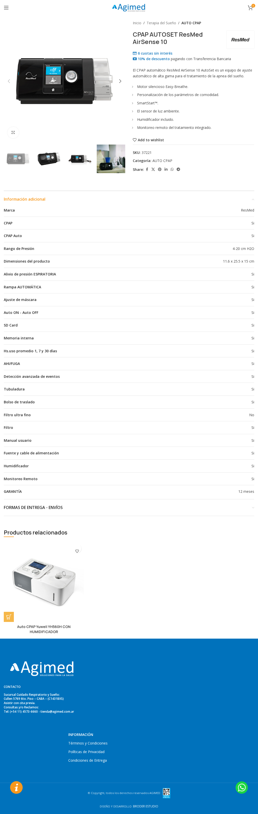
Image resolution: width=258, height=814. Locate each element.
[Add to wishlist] (77, 551)
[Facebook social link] (147, 169)
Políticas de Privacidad (86, 751)
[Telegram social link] (178, 169)
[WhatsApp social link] (172, 169)
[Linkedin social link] (166, 169)
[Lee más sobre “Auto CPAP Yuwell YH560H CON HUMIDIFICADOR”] (9, 617)
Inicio (137, 22)
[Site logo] (129, 7)
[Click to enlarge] (13, 132)
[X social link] (153, 169)
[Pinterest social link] (159, 169)
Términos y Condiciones (88, 743)
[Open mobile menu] (6, 8)
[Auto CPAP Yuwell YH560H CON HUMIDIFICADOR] (44, 582)
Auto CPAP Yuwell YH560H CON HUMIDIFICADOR (44, 629)
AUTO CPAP (191, 22)
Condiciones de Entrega (87, 760)
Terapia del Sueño (161, 22)
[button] (9, 81)
